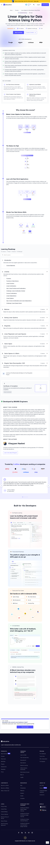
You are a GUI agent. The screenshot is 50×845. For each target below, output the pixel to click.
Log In (38, 4)
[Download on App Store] (44, 807)
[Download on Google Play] (44, 810)
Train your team (25, 727)
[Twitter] (25, 833)
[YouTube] (29, 833)
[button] (1, 4)
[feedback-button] (47, 842)
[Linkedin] (22, 833)
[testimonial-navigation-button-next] (48, 485)
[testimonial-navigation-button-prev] (1, 485)
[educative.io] (7, 5)
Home (11, 10)
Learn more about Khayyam (10, 452)
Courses (17, 10)
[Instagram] (32, 833)
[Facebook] (18, 833)
